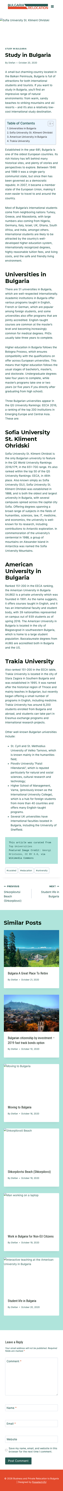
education (26, 870)
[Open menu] (52, 6)
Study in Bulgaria (15, 48)
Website (12, 1439)
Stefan (11, 62)
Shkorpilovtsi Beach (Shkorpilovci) (12, 893)
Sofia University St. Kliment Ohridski (31, 132)
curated (11, 870)
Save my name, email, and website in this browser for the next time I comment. (33, 1450)
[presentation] (31, 948)
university (42, 870)
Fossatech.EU (39, 1482)
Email (11, 1423)
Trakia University (20, 141)
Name (12, 1408)
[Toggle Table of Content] (49, 123)
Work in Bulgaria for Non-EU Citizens (31, 1236)
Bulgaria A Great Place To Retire (28, 973)
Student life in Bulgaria (50, 891)
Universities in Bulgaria (22, 128)
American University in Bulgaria (28, 136)
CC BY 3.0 (31, 854)
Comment (14, 1361)
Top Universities (20, 846)
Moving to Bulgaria (19, 1107)
